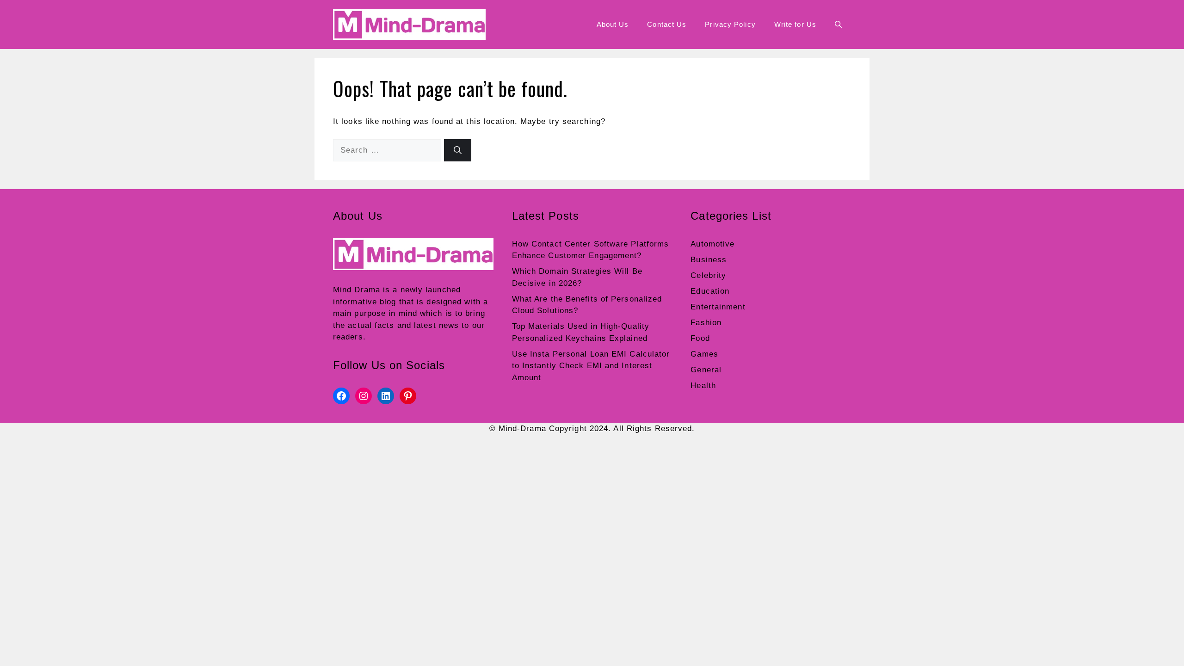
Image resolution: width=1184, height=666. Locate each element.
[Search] (457, 150)
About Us (613, 24)
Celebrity (708, 275)
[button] (838, 24)
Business (709, 259)
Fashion (706, 322)
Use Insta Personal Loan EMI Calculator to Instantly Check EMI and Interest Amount (591, 366)
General (706, 369)
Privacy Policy (730, 24)
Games (704, 354)
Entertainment (718, 306)
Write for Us (795, 24)
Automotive (712, 244)
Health (703, 385)
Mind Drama (356, 289)
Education (710, 291)
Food (700, 338)
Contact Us (666, 24)
